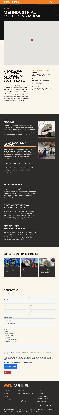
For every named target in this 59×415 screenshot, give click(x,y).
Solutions (6, 393)
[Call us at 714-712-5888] (51, 2)
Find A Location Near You (25, 393)
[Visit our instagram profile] (47, 405)
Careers (6, 396)
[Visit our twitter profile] (43, 405)
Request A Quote (9, 400)
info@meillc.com (41, 401)
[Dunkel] (11, 2)
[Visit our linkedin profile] (37, 405)
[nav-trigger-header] (54, 2)
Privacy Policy (21, 401)
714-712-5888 (40, 393)
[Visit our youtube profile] (50, 405)
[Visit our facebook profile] (40, 405)
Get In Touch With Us (42, 70)
